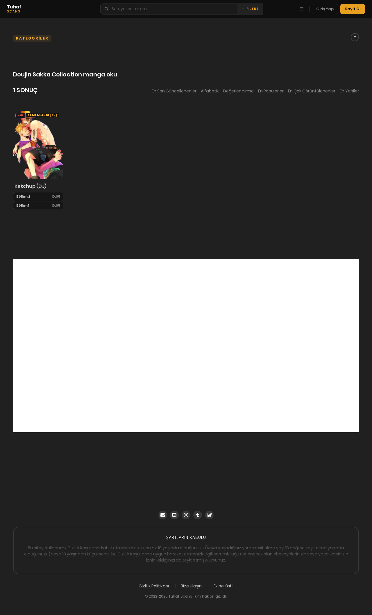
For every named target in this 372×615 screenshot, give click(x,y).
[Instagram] (186, 515)
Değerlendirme (238, 91)
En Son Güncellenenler (174, 91)
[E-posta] (162, 515)
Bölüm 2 (23, 196)
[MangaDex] (209, 515)
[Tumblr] (197, 515)
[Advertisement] (186, 345)
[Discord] (174, 515)
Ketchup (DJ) (30, 186)
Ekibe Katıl (223, 586)
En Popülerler (271, 91)
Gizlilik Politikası (154, 586)
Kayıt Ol (353, 9)
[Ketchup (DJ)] (38, 145)
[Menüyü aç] (301, 9)
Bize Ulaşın (191, 586)
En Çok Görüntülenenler (311, 91)
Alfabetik (210, 91)
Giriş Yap (325, 9)
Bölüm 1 (22, 205)
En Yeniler (349, 91)
